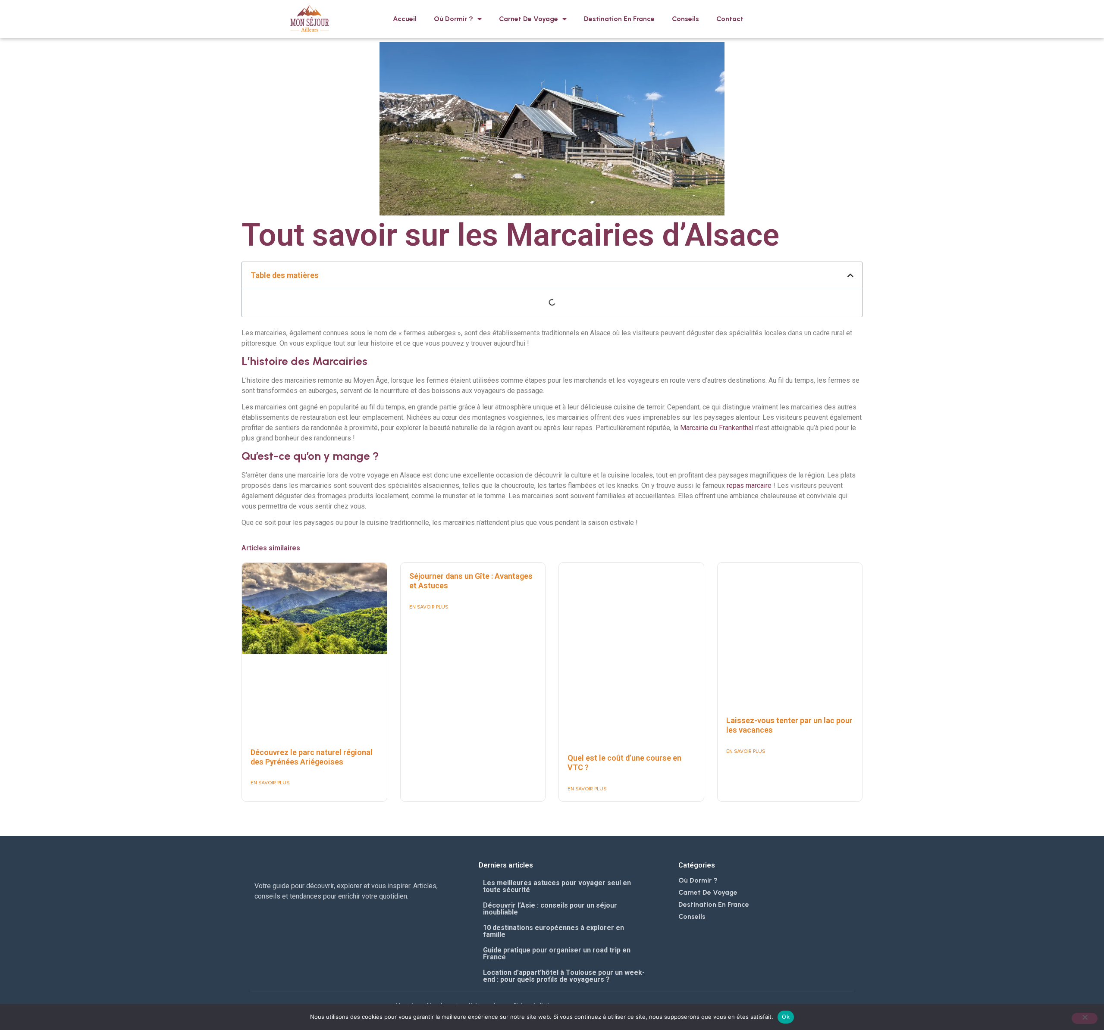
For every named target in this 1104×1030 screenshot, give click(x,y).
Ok (786, 1016)
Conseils (685, 19)
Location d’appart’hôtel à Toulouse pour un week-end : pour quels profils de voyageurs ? (564, 975)
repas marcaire (748, 485)
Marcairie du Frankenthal (716, 428)
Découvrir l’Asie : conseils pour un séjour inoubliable (550, 908)
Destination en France (619, 19)
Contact (729, 19)
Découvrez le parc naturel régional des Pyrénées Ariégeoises (312, 757)
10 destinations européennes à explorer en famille (553, 931)
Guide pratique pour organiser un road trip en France (556, 953)
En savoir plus (270, 783)
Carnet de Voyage (528, 19)
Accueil (405, 19)
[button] (850, 275)
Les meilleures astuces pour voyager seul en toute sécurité (557, 886)
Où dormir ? (453, 19)
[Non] (1085, 1018)
